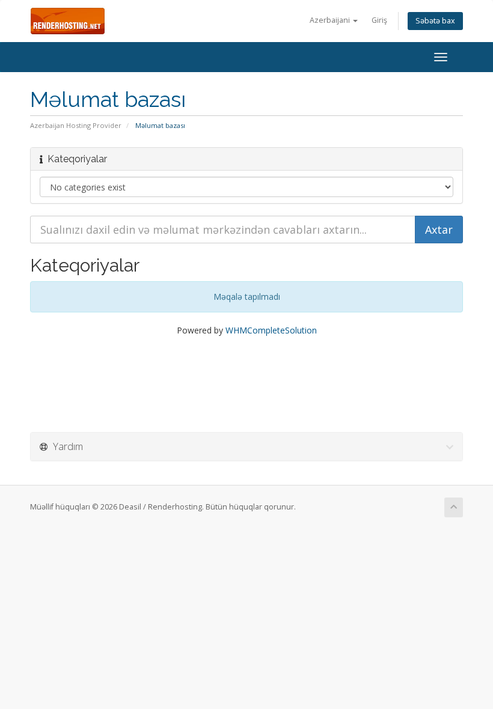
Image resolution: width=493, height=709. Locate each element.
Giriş (379, 20)
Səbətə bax (435, 21)
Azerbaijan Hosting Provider (75, 125)
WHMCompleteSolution (271, 330)
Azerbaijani (331, 20)
